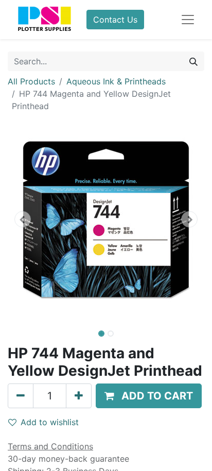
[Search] (193, 61)
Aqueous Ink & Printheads (116, 81)
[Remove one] (20, 395)
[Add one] (79, 395)
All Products (31, 81)
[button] (22, 219)
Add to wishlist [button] (50, 422)
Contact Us (115, 19)
